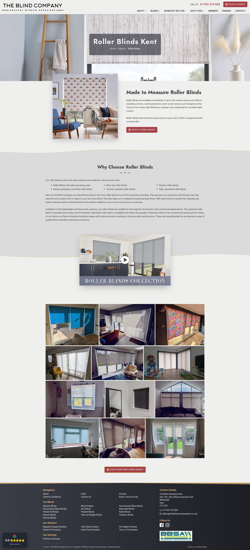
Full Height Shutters (128, 527)
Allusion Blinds (50, 506)
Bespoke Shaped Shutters (55, 527)
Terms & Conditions (52, 497)
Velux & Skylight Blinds (91, 515)
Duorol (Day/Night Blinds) (55, 509)
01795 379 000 (210, 4)
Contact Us (86, 497)
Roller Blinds (124, 512)
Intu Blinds (86, 509)
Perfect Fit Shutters (52, 530)
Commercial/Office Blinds (131, 506)
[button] (235, 4)
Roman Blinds (49, 515)
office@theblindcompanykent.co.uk (179, 513)
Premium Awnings (51, 539)
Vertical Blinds (49, 518)
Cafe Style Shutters (90, 527)
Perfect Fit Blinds (51, 512)
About (45, 494)
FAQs (83, 494)
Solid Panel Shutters (90, 530)
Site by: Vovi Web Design (197, 547)
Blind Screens (87, 506)
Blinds (122, 48)
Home (113, 48)
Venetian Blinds (126, 515)
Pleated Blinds (87, 512)
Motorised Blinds (127, 509)
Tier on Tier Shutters (128, 530)
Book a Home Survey (128, 497)
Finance (122, 494)
